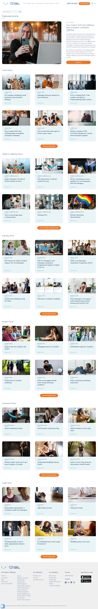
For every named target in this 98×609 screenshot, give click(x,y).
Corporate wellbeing (54, 585)
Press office (4, 581)
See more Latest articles (49, 146)
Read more (78, 62)
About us (3, 575)
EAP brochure (52, 577)
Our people (4, 577)
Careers (19, 576)
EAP (24, 3)
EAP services (52, 575)
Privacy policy (20, 582)
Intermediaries (39, 3)
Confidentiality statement (23, 586)
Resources (51, 3)
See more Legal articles (49, 556)
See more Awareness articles (49, 475)
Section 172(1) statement (23, 599)
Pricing (46, 3)
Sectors (33, 3)
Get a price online (84, 3)
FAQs (2, 579)
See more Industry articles (49, 313)
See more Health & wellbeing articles (49, 228)
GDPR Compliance (22, 584)
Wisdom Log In (37, 575)
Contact (57, 3)
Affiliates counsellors (22, 578)
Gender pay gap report (23, 593)
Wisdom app (52, 579)
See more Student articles (49, 395)
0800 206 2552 (72, 3)
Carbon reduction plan (23, 588)
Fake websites (21, 580)
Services (28, 3)
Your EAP (35, 577)
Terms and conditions (7, 583)
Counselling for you (38, 579)
